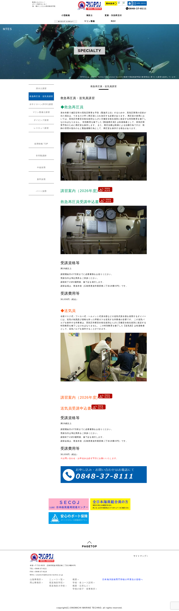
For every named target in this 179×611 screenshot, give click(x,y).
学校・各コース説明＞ (84, 582)
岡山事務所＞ (36, 582)
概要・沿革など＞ (82, 586)
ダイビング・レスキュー (66, 21)
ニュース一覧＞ (57, 579)
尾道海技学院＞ (57, 582)
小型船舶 (65, 15)
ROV (113, 21)
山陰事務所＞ (36, 579)
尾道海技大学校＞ (58, 586)
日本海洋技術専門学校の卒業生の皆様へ (122, 579)
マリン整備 (89, 21)
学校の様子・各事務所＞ (85, 589)
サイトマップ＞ (140, 556)
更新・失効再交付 (113, 15)
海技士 (89, 15)
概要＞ (76, 579)
